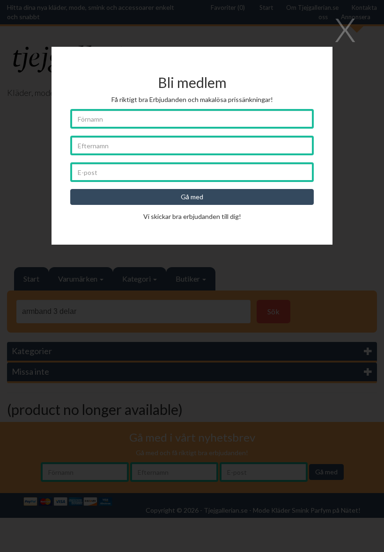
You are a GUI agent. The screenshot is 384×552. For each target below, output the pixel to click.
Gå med (192, 197)
